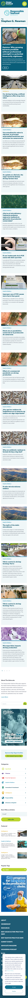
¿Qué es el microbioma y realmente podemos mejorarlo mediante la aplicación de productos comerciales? (12, 217)
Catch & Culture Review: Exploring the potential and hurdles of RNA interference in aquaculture (8, 845)
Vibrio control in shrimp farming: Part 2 (12, 563)
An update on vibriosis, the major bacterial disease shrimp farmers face (13, 176)
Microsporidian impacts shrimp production (12, 647)
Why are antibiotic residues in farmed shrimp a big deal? (14, 451)
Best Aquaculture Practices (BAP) (12, 933)
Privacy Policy (10, 970)
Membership (5, 924)
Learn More (4, 697)
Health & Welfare (6, 841)
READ (5, 68)
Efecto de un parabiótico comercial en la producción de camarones (13, 332)
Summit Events (6, 942)
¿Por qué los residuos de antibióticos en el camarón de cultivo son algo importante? (14, 411)
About (3, 920)
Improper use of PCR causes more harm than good (13, 295)
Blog (3, 953)
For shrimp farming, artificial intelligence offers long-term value (14, 96)
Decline (14, 991)
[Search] (25, 704)
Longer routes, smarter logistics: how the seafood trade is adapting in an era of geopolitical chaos (8, 856)
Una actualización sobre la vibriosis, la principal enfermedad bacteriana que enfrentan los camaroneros (13, 135)
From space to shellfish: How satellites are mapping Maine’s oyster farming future (8, 834)
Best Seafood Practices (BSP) (12, 938)
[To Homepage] (7, 3)
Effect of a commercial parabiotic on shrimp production (11, 373)
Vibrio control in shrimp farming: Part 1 (12, 605)
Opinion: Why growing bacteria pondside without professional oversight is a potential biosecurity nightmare (12, 51)
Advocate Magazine (9, 945)
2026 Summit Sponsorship (14, 756)
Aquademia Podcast (9, 949)
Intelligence (4, 831)
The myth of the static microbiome (11, 526)
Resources (5, 928)
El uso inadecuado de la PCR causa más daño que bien (13, 256)
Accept (14, 987)
